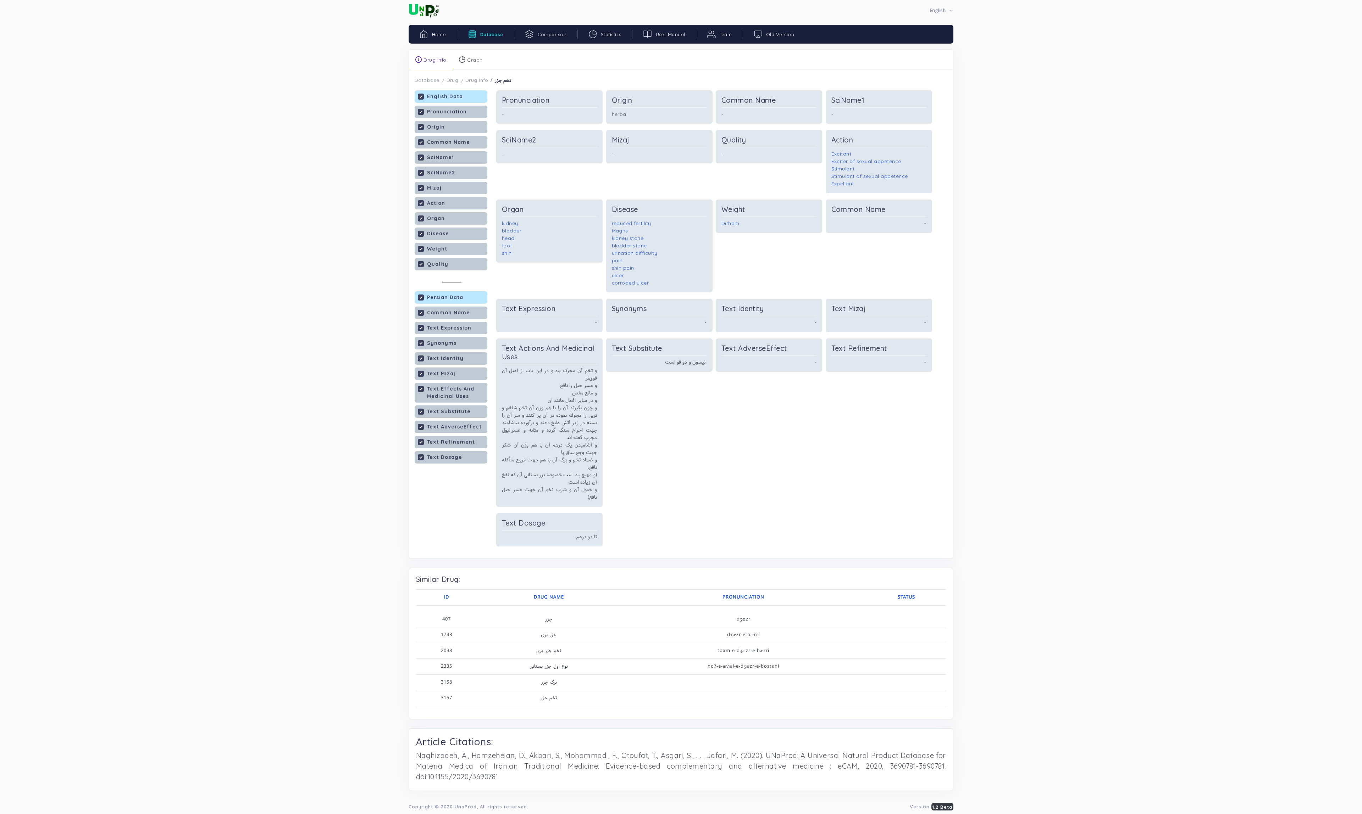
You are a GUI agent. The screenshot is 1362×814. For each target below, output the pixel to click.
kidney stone (628, 238)
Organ (436, 218)
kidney (510, 223)
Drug (453, 80)
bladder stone (629, 245)
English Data (445, 96)
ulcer (618, 275)
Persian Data (445, 297)
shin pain (623, 268)
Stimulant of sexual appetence (869, 176)
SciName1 (440, 157)
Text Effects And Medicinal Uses (450, 392)
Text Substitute (449, 411)
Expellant (842, 183)
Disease (438, 233)
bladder (512, 231)
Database (427, 80)
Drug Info (476, 80)
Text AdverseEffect (454, 426)
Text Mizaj (441, 373)
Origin (436, 127)
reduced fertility (632, 223)
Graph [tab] (474, 60)
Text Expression (449, 328)
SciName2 (441, 172)
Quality (437, 264)
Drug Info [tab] (434, 60)
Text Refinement (451, 442)
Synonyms (441, 343)
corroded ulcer (630, 283)
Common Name (448, 142)
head (508, 238)
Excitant (841, 154)
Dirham (730, 223)
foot (507, 245)
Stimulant (843, 168)
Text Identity (445, 358)
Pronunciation (447, 111)
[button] (941, 11)
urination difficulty (635, 253)
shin (507, 253)
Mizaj (434, 188)
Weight (437, 249)
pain (617, 260)
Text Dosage (444, 457)
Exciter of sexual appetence (866, 161)
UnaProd (466, 806)
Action (436, 203)
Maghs (620, 231)
